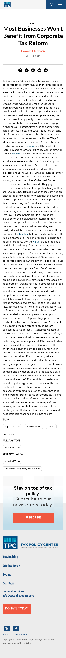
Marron (16, 154)
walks (36, 242)
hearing (29, 146)
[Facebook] (16, 630)
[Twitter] (7, 630)
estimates (22, 234)
